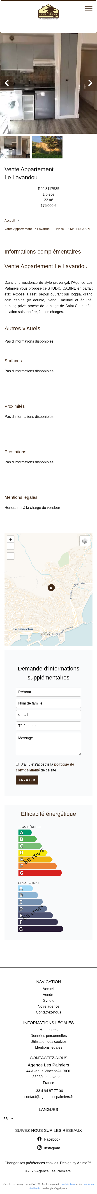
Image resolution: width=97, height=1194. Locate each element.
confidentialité (68, 1184)
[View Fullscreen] (10, 556)
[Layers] (85, 541)
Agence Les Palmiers (48, 1065)
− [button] (10, 546)
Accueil (10, 220)
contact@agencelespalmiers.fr (48, 1097)
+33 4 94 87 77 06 (48, 1091)
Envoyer (27, 780)
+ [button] (10, 539)
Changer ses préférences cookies (31, 1163)
